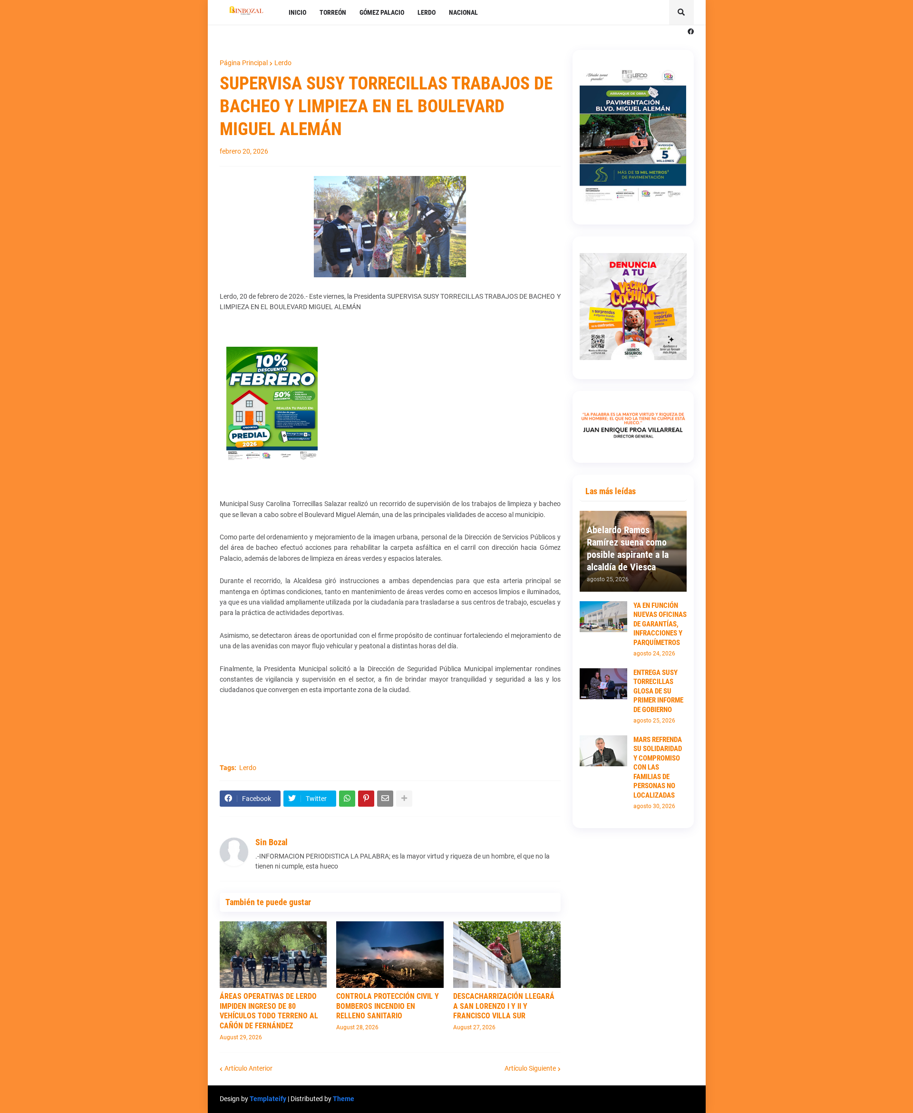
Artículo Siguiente (530, 1068)
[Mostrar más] (404, 799)
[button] (681, 12)
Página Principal (244, 62)
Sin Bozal (271, 842)
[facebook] (691, 32)
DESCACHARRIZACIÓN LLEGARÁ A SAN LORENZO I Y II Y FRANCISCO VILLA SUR (503, 1006)
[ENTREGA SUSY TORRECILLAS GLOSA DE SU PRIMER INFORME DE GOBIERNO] (603, 683)
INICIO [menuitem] (297, 12)
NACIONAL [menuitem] (463, 12)
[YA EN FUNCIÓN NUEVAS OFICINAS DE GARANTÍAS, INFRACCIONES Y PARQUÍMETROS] (603, 616)
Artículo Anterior (248, 1068)
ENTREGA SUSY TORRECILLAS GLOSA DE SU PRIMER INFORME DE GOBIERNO (658, 691)
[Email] (385, 799)
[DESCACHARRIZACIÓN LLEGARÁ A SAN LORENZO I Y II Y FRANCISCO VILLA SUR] (507, 954)
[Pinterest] (366, 799)
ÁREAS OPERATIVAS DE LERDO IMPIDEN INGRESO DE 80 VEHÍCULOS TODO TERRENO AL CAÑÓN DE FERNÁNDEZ (269, 1011)
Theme (343, 1099)
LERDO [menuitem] (427, 12)
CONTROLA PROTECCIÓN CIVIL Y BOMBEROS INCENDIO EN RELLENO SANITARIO (387, 1006)
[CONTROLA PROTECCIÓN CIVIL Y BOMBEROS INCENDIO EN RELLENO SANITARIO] (390, 954)
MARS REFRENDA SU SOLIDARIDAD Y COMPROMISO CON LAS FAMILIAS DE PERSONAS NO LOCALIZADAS (657, 767)
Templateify (268, 1099)
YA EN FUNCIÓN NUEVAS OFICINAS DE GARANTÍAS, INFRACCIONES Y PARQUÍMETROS (660, 624)
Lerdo (282, 62)
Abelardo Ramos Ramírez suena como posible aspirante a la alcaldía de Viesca (628, 548)
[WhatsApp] (347, 799)
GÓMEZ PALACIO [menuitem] (381, 12)
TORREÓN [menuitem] (333, 12)
